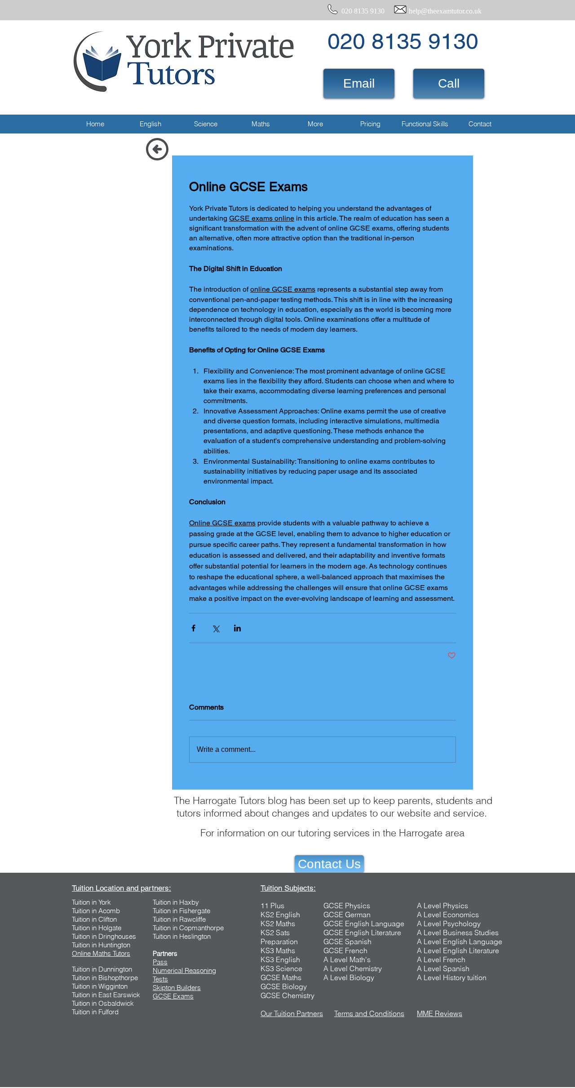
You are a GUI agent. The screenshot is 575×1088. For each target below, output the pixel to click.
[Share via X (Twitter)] (215, 628)
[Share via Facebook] (193, 628)
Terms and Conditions (369, 1013)
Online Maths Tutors (101, 953)
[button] (150, 124)
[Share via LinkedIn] (237, 628)
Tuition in (85, 910)
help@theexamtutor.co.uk (445, 11)
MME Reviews (439, 1013)
